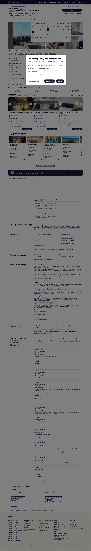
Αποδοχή (60, 81)
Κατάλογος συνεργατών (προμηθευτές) (35, 76)
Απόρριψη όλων (49, 81)
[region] (46, 70)
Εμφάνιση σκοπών (34, 81)
